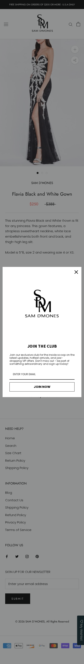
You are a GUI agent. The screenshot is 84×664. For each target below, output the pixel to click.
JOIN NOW (42, 387)
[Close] (76, 272)
